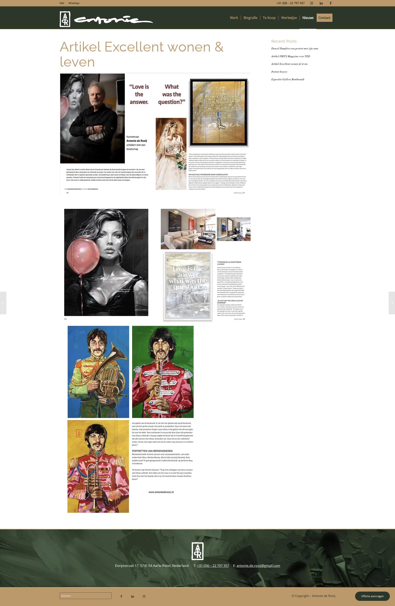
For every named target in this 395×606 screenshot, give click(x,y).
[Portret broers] (3, 303)
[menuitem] (63, 3)
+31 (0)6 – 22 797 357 (213, 565)
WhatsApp (74, 3)
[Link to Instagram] (312, 3)
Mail (62, 3)
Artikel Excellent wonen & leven (289, 64)
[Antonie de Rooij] (106, 17)
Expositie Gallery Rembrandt (287, 79)
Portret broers (279, 71)
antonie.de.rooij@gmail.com (258, 565)
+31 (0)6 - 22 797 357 (290, 3)
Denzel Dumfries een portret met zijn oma (294, 48)
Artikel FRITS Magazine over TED (290, 56)
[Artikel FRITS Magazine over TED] (392, 303)
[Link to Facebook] (331, 3)
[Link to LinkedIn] (321, 3)
